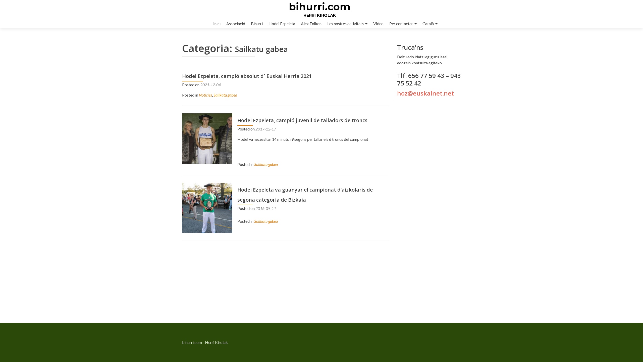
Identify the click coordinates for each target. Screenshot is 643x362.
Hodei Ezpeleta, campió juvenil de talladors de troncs (302, 120)
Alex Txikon (311, 23)
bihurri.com (319, 7)
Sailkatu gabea (225, 95)
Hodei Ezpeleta (282, 23)
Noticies (205, 95)
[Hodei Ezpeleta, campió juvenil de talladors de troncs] (207, 137)
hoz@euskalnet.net (425, 93)
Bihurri (257, 23)
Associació (235, 23)
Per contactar (401, 23)
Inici (217, 23)
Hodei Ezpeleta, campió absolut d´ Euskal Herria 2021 (247, 76)
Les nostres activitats (345, 23)
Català (428, 23)
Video (378, 23)
